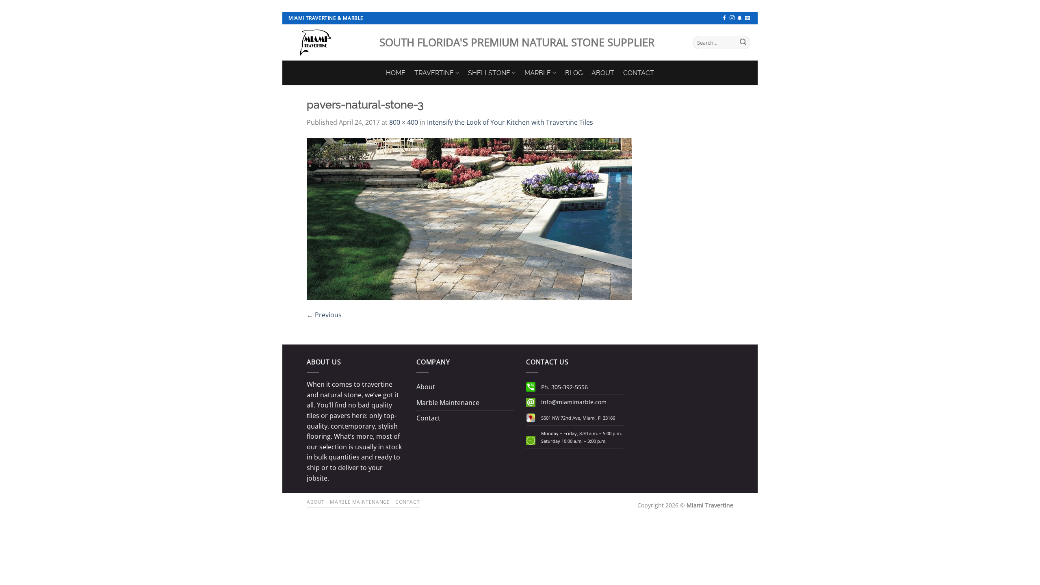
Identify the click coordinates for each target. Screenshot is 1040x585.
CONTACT (638, 73)
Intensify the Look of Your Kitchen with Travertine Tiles (510, 122)
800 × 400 (403, 122)
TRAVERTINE (434, 73)
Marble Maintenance (447, 402)
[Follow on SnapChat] (739, 18)
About (425, 386)
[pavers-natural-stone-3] (469, 218)
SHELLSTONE (489, 73)
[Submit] (743, 43)
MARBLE (537, 73)
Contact (428, 418)
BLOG (574, 73)
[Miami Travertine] (327, 42)
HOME (395, 73)
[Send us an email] (747, 18)
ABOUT (603, 73)
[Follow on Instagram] (732, 18)
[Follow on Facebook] (724, 18)
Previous (324, 314)
